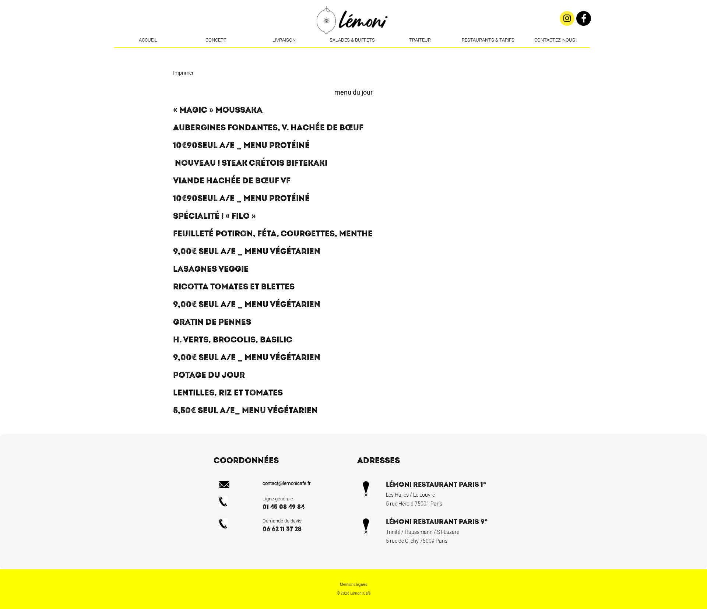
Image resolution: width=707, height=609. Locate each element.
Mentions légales (353, 584)
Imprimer (183, 73)
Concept (215, 39)
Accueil (148, 39)
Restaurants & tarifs (488, 39)
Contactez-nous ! (555, 39)
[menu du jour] (363, 53)
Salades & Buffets (352, 39)
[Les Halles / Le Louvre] (352, 53)
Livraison (284, 39)
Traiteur (420, 39)
